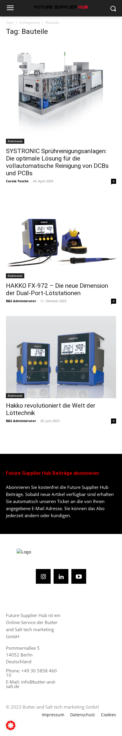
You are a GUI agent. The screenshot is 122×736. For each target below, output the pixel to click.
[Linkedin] (61, 576)
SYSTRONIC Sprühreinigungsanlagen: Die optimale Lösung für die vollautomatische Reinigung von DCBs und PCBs (57, 162)
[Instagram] (43, 576)
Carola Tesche (17, 181)
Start (10, 22)
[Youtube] (78, 576)
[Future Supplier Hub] (61, 7)
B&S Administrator (21, 301)
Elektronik (15, 141)
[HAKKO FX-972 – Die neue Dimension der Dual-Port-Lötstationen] (61, 237)
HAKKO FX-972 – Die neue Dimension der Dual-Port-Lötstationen (57, 289)
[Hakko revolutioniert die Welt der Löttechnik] (61, 357)
